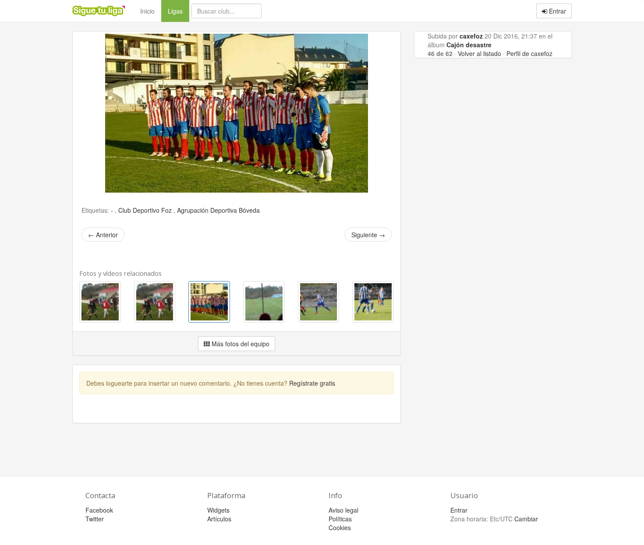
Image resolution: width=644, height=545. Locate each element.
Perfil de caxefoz (529, 53)
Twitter (94, 518)
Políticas (340, 518)
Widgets (218, 510)
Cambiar (526, 518)
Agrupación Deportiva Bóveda (218, 210)
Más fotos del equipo (239, 343)
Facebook (99, 510)
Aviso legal (343, 510)
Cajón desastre (469, 44)
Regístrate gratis (312, 383)
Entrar (556, 11)
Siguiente (368, 234)
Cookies (340, 527)
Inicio (147, 11)
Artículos (219, 518)
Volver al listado (479, 53)
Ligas (178, 10)
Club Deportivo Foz (145, 210)
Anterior (103, 234)
